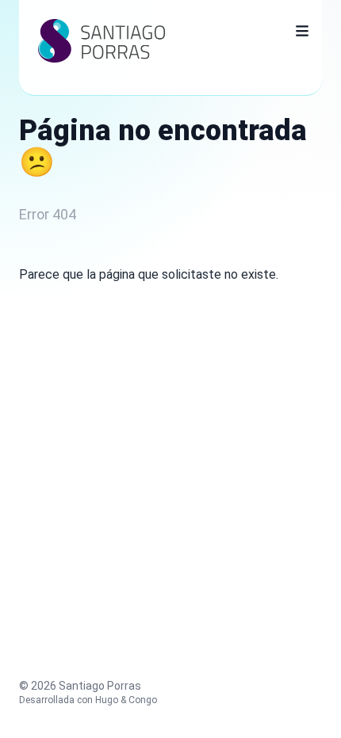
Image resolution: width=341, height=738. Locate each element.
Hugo (106, 700)
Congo (142, 700)
